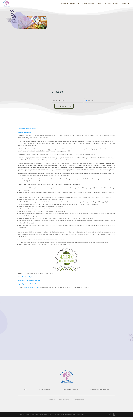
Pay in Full (91, 100)
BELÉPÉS (123, 3)
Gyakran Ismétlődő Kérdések (27, 129)
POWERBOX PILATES (88, 3)
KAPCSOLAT (107, 3)
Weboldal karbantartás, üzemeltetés (72, 414)
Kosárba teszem (64, 106)
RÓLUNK (63, 3)
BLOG (99, 3)
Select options (28, 346)
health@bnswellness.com (32, 287)
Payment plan (60, 100)
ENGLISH (115, 3)
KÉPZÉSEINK (74, 3)
